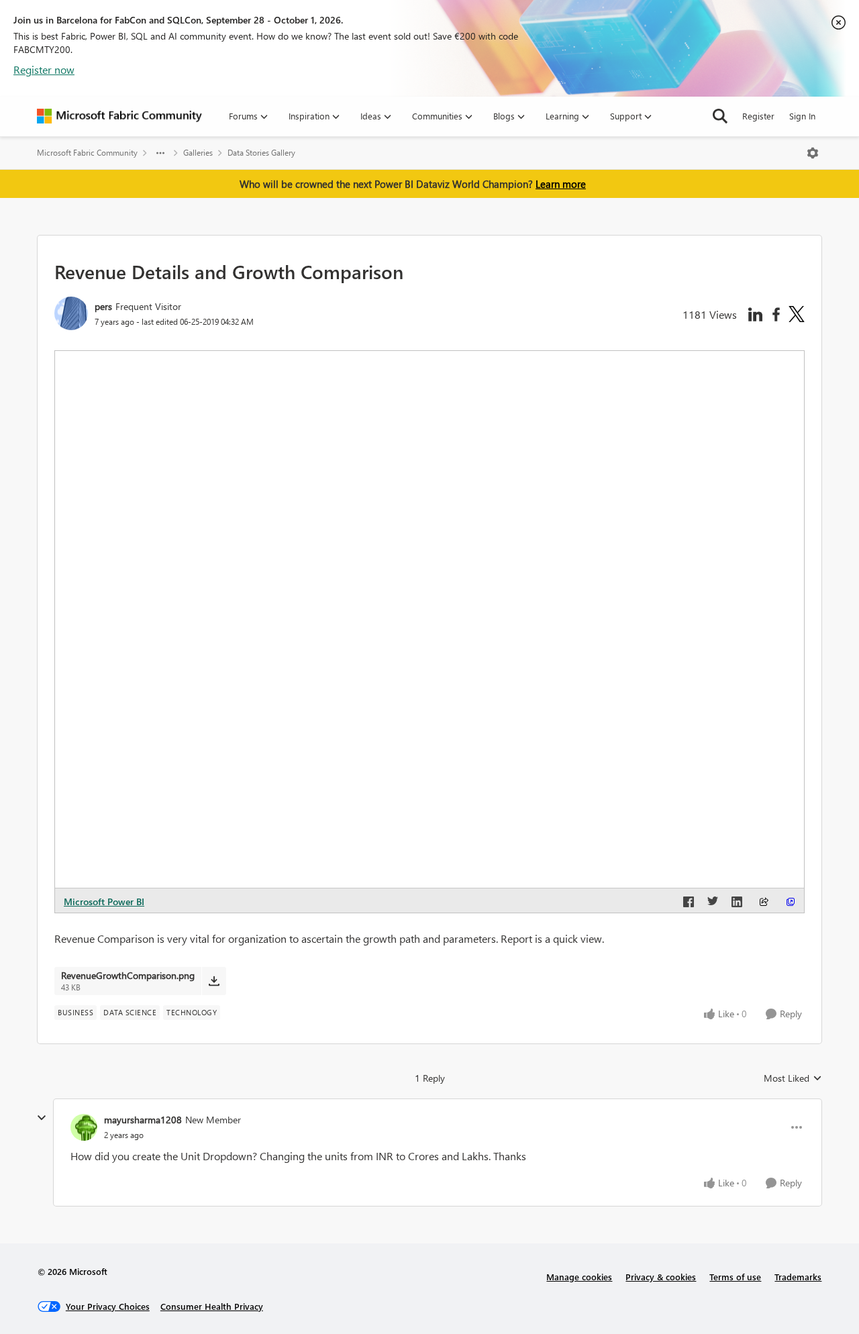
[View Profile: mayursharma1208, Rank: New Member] (83, 1127)
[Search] (720, 116)
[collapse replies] (42, 1118)
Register (758, 115)
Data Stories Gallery (261, 153)
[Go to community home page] (119, 116)
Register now (43, 69)
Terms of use (735, 1276)
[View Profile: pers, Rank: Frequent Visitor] (71, 313)
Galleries (198, 153)
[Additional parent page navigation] (160, 153)
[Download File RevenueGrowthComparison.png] (213, 981)
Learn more (561, 184)
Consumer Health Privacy (211, 1306)
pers (103, 306)
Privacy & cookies (660, 1276)
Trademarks (797, 1276)
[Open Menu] (812, 153)
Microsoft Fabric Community (87, 153)
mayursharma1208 (143, 1119)
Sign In (802, 115)
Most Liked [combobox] (793, 1078)
